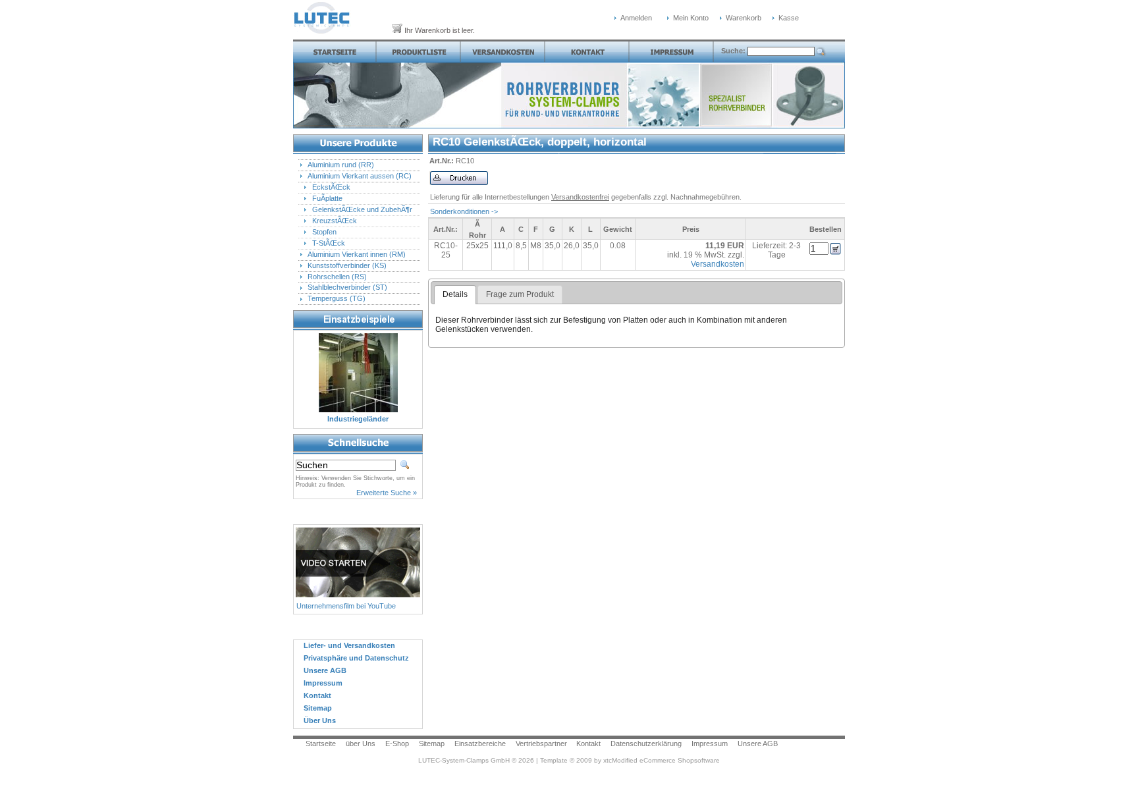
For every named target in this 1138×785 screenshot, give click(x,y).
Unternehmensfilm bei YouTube (346, 606)
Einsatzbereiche (480, 743)
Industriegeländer (358, 419)
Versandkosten (717, 264)
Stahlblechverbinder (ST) (347, 287)
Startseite (321, 743)
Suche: (734, 51)
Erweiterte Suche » (386, 493)
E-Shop (397, 743)
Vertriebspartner (541, 743)
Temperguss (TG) (337, 298)
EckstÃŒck (331, 187)
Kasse (788, 18)
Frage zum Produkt (520, 294)
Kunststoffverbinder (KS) (347, 265)
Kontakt (588, 743)
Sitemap (432, 743)
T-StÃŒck (328, 243)
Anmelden (636, 18)
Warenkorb (743, 18)
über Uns (360, 743)
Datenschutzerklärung (646, 743)
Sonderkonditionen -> (464, 211)
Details (455, 294)
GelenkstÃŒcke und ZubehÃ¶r (362, 209)
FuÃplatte (327, 198)
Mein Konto (691, 18)
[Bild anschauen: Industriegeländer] (358, 411)
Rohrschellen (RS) (337, 277)
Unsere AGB (758, 743)
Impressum (709, 743)
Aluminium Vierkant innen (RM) (357, 254)
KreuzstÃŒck (334, 221)
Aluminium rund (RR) (341, 165)
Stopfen (324, 232)
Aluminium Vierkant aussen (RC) (360, 176)
